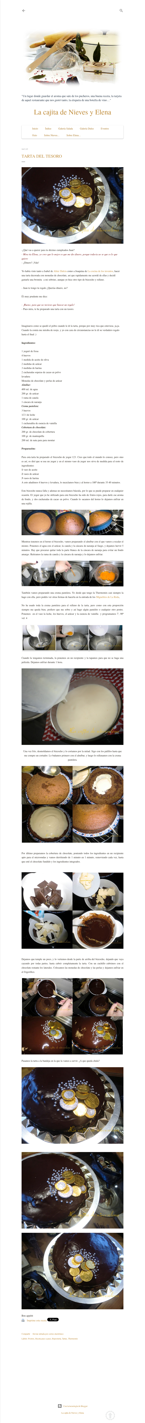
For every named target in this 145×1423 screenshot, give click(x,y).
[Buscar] (121, 9)
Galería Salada (65, 128)
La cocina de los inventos (100, 271)
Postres (31, 1338)
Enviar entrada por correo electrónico (48, 1333)
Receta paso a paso (43, 1338)
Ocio (34, 135)
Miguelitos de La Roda (107, 597)
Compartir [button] (26, 1333)
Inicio (35, 128)
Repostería (56, 1338)
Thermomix (73, 1338)
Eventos (105, 128)
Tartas (64, 1338)
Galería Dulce (87, 128)
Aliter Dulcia (60, 271)
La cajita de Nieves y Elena (72, 111)
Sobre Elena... (73, 135)
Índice (48, 128)
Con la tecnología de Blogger (75, 1406)
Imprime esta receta (37, 1320)
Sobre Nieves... (51, 135)
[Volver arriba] (110, 1416)
